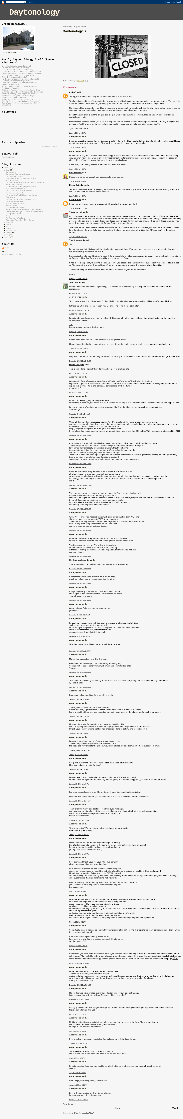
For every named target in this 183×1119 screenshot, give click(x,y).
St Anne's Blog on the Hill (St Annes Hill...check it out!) (22, 92)
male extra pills (76, 364)
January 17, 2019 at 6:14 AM (79, 820)
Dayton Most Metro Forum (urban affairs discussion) (22, 73)
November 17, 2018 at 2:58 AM (80, 509)
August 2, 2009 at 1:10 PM (78, 279)
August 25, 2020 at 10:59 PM (79, 963)
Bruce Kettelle (76, 185)
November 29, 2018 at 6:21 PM (80, 583)
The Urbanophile (77, 240)
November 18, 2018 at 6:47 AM (80, 530)
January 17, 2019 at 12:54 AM (79, 801)
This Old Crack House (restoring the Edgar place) (21, 101)
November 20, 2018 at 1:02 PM (80, 556)
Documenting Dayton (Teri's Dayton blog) (18, 75)
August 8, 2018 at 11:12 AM (78, 392)
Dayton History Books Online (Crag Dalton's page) (21, 71)
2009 (6, 168)
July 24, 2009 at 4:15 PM (77, 169)
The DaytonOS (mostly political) (14, 97)
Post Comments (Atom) (84, 1113)
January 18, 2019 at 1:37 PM (79, 854)
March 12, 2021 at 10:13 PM (79, 999)
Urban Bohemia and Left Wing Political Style (21, 178)
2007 (6, 237)
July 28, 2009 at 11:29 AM (78, 208)
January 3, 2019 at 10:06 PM (79, 699)
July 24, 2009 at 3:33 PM (77, 147)
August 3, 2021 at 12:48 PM (78, 1099)
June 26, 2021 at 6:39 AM (78, 1043)
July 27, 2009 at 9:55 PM (77, 196)
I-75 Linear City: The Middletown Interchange (21, 195)
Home (117, 1108)
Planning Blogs (8, 157)
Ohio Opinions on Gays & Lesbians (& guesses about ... (25, 212)
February (9, 230)
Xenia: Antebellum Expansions (16, 189)
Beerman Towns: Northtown (15, 203)
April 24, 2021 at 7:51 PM (77, 1014)
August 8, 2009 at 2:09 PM (78, 293)
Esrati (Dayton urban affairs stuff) (14, 77)
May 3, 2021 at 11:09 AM (77, 1031)
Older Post (176, 1108)
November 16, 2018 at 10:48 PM (80, 485)
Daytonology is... (11, 172)
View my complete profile (11, 254)
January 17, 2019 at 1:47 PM (79, 835)
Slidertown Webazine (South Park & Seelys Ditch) (21, 90)
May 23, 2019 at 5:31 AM (77, 891)
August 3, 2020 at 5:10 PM (78, 946)
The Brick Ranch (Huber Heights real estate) (19, 94)
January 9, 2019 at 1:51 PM (78, 769)
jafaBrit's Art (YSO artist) (11, 84)
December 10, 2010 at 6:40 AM (80, 361)
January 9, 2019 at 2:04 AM (78, 755)
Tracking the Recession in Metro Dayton (20, 220)
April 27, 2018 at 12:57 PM (78, 373)
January (9, 233)
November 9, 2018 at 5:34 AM (79, 414)
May (8, 224)
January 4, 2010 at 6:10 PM (78, 348)
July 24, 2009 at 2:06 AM (77, 133)
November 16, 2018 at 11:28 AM (80, 464)
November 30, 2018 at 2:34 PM (80, 600)
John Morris (75, 297)
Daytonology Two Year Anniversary (18, 174)
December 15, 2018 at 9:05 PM (80, 672)
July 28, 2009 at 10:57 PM (78, 237)
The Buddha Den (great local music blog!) (18, 96)
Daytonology (34, 12)
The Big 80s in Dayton (13, 214)
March (8, 228)
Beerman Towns (11, 205)
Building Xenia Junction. (14, 184)
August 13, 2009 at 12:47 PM (79, 310)
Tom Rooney (75, 282)
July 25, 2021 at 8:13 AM (77, 1073)
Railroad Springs (160, 356)
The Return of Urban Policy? (15, 193)
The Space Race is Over (14, 176)
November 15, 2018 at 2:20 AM (80, 435)
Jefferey (8, 248)
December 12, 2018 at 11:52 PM (80, 651)
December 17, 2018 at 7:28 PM (80, 687)
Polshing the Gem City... (11, 88)
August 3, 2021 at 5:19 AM (78, 1085)
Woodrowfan (75, 173)
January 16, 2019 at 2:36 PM (79, 784)
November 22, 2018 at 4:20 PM (80, 569)
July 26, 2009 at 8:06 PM (77, 181)
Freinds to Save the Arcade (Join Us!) (16, 81)
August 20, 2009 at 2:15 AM (78, 332)
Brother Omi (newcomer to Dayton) (15, 68)
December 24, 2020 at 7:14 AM (80, 985)
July (7, 170)
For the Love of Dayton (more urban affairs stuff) (20, 79)
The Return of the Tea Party (15, 218)
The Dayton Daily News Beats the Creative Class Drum (25, 182)
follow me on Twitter (49, 147)
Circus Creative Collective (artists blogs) (17, 70)
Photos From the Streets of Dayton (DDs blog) (19, 86)
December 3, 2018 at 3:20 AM (79, 615)
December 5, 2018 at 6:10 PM (79, 636)
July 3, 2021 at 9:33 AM (77, 1058)
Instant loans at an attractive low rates (86, 327)
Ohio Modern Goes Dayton (15, 207)
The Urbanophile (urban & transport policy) (18, 99)
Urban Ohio (6, 105)
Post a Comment (68, 1104)
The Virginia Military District (15, 201)
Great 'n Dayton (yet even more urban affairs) (19, 83)
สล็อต (175, 958)
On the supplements (79, 560)
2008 (6, 235)
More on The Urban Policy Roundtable (19, 191)
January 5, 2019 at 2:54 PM (78, 733)
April (8, 226)
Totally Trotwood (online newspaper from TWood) (21, 103)
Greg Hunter (75, 199)
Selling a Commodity (13, 216)
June (8, 222)
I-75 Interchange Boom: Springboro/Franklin (21, 186)
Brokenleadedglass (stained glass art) (16, 66)
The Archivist (75, 212)
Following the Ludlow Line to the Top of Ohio (21, 199)
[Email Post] (85, 81)
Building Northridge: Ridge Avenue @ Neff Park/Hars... (24, 209)
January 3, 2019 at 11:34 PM (79, 716)
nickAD (72, 92)
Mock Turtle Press (12, 180)
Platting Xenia (10, 197)
